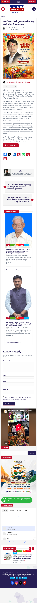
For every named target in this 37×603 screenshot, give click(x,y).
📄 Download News (10, 145)
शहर (26, 28)
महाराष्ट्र (21, 245)
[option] (18, 555)
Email (5, 381)
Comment (6, 361)
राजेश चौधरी (7, 28)
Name (5, 375)
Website (5, 389)
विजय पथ (27, 245)
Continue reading (12, 270)
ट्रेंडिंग (12, 28)
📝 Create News (5, 1)
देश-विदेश (16, 28)
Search (6, 447)
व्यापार (15, 550)
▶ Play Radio (32, 1)
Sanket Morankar (12, 255)
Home (3, 16)
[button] (30, 548)
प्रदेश (20, 28)
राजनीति (23, 28)
